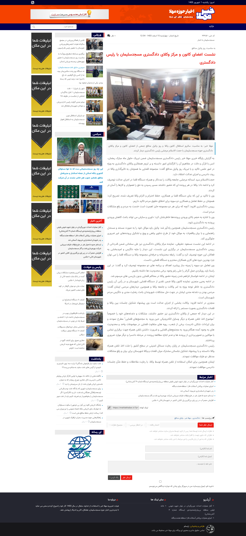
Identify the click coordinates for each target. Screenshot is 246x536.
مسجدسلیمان (208, 40)
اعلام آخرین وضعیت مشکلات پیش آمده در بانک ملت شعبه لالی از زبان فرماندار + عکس (71, 276)
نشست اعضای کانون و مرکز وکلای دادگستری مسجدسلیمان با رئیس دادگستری (160, 58)
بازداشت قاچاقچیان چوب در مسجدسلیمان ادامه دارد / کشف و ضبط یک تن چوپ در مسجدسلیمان (71, 317)
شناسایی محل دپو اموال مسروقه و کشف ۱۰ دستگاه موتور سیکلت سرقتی (71, 330)
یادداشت (96, 359)
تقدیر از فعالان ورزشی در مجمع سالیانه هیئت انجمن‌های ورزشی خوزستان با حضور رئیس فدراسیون (71, 44)
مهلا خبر (188, 418)
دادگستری (196, 418)
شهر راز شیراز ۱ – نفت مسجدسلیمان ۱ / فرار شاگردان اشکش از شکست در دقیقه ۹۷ (72, 92)
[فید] (32, 2)
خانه (211, 26)
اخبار (199, 40)
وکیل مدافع (179, 418)
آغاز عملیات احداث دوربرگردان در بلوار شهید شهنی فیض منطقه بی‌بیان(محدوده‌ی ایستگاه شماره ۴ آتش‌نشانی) (170, 381)
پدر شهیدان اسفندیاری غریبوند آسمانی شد (197, 391)
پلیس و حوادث (92, 267)
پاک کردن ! (114, 477)
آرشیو (207, 499)
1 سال (97, 371)
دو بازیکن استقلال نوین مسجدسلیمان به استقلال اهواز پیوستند (72, 119)
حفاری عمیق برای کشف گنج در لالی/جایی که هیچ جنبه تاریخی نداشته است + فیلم (72, 344)
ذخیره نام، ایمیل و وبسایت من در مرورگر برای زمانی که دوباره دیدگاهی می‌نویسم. (181, 486)
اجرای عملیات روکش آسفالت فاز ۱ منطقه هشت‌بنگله (193, 386)
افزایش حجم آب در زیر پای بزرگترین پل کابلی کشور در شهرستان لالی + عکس (183, 400)
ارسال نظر (127, 477)
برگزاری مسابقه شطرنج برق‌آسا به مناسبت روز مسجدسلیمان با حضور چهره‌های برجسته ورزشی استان (71, 57)
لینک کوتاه (144, 407)
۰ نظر (113, 35)
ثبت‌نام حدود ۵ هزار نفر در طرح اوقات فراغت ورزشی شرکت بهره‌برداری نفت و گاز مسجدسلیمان (176, 395)
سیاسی (97, 134)
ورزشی (97, 35)
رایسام (186, 526)
